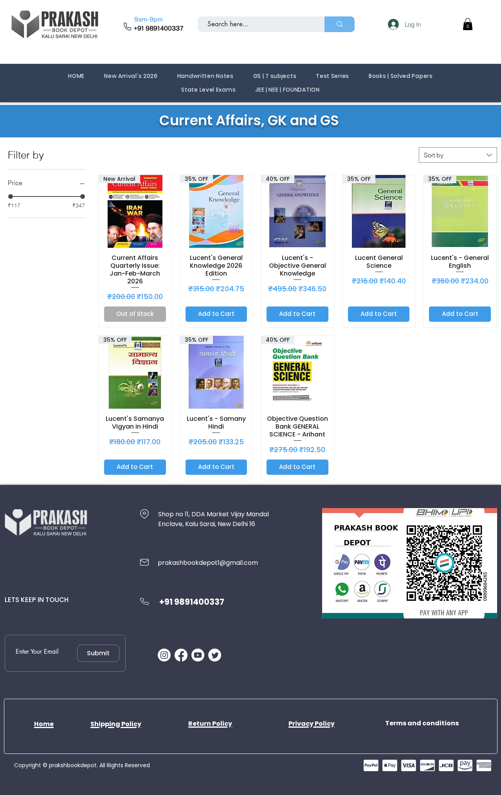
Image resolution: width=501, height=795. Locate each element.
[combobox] (458, 155)
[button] (468, 24)
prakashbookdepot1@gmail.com (208, 562)
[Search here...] (339, 24)
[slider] (10, 196)
